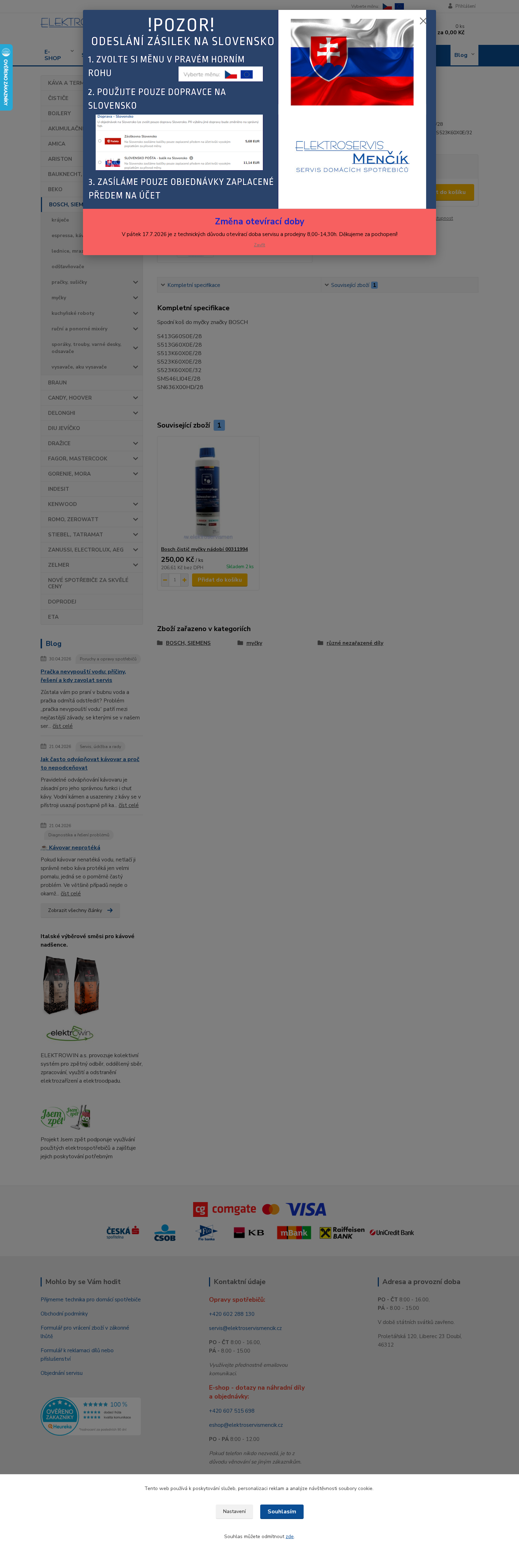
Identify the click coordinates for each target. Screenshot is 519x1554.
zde (290, 1536)
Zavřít (259, 245)
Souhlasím (282, 1511)
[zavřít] (423, 21)
